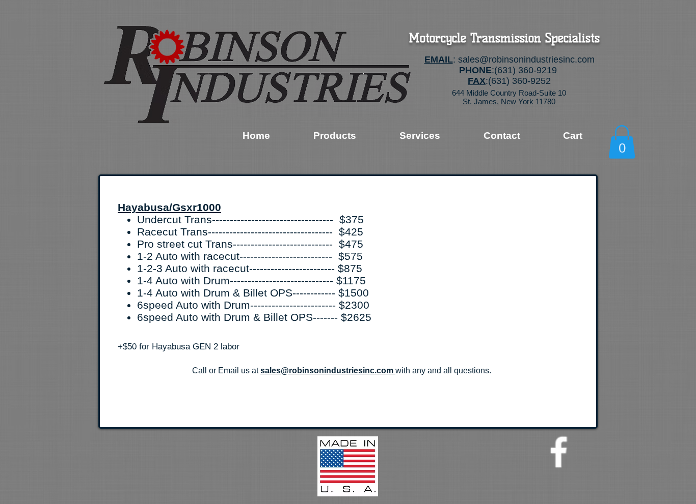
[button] (622, 142)
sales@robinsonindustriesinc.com (526, 59)
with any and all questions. (443, 370)
